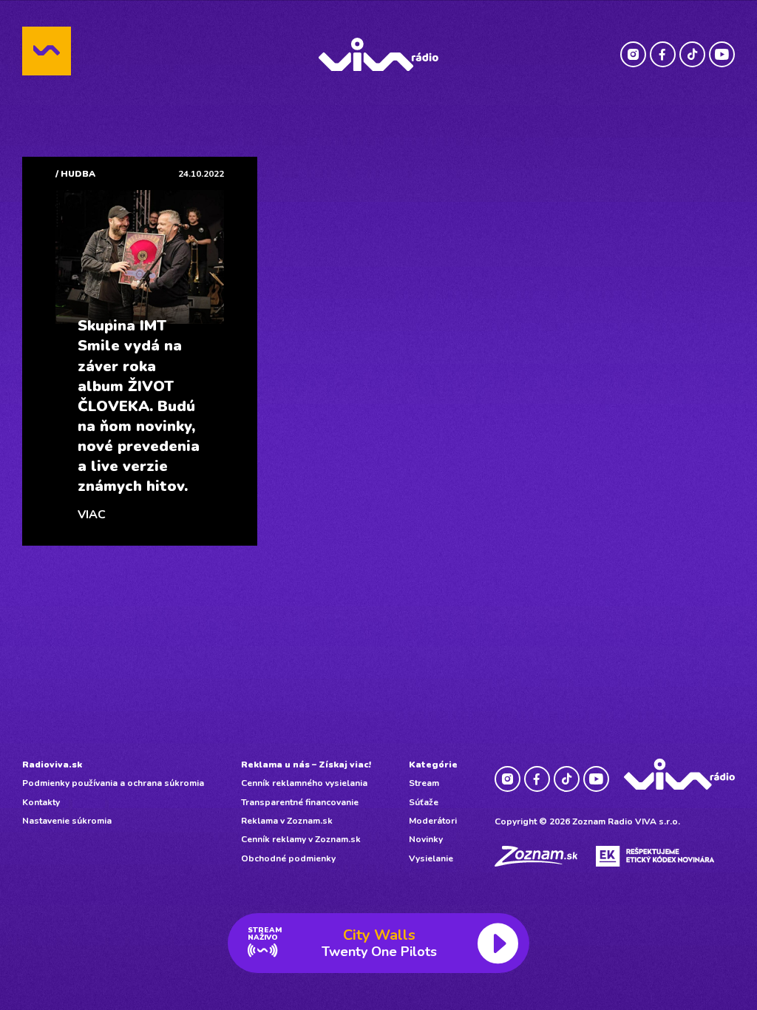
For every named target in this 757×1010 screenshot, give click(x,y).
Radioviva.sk (52, 764)
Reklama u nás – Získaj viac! (306, 764)
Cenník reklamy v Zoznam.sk (301, 839)
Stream (424, 783)
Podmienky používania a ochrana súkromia (113, 783)
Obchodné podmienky (288, 858)
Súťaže (423, 802)
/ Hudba (75, 174)
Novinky (426, 839)
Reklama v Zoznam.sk (287, 821)
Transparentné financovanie (300, 802)
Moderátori (433, 821)
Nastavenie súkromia (67, 821)
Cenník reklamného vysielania (304, 783)
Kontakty (41, 802)
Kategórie (433, 764)
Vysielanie (431, 858)
